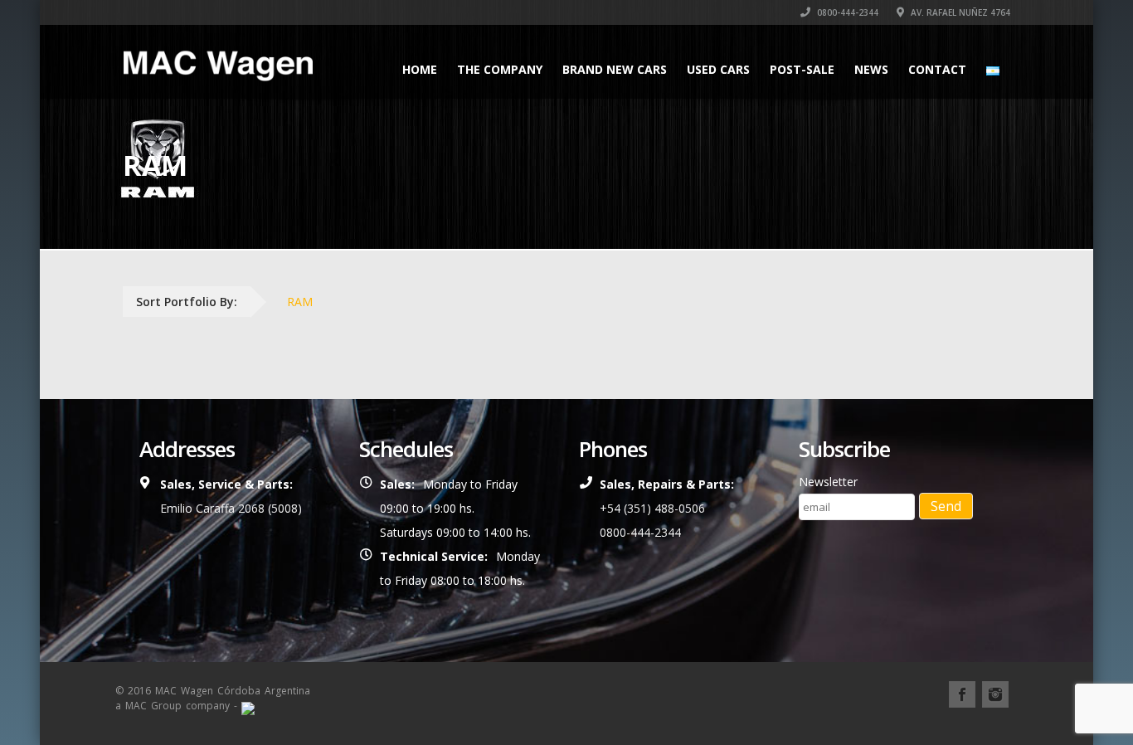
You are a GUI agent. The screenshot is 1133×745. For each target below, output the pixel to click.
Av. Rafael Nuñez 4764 (959, 12)
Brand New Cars (614, 69)
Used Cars (718, 69)
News (871, 69)
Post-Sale (802, 69)
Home (419, 69)
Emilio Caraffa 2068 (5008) (231, 508)
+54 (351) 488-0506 (652, 508)
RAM (300, 301)
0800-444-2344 (846, 12)
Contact (937, 69)
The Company (499, 69)
